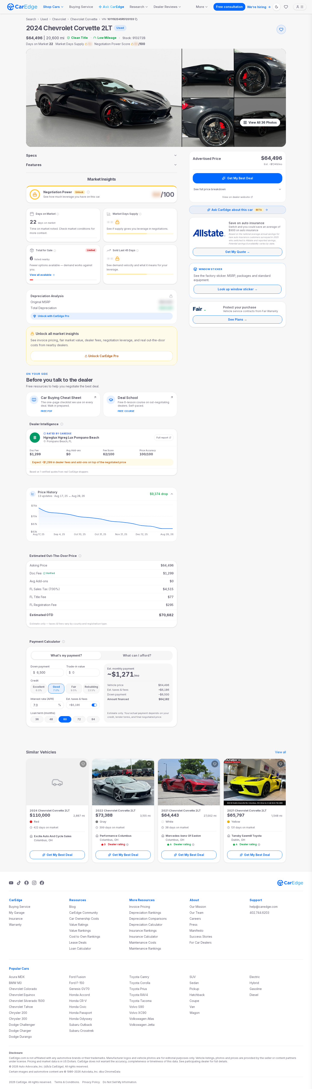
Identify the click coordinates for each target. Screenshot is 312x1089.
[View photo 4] (208, 122)
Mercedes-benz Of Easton (183, 835)
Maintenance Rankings (145, 948)
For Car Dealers (201, 942)
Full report (162, 437)
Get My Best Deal (240, 178)
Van (192, 1007)
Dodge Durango (20, 1036)
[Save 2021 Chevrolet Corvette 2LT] (214, 764)
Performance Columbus (115, 835)
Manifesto (196, 930)
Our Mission (198, 906)
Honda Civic (77, 1007)
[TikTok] (19, 883)
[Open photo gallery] (104, 98)
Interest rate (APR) (42, 699)
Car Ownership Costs (84, 918)
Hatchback (197, 995)
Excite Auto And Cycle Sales (52, 836)
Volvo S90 (136, 1007)
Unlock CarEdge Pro (103, 356)
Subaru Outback (80, 1024)
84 (93, 719)
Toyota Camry (139, 977)
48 (51, 719)
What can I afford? (137, 655)
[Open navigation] (299, 7)
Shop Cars (51, 7)
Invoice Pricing (139, 906)
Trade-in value (75, 666)
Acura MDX (17, 977)
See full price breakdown (210, 189)
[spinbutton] (47, 672)
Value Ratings (78, 924)
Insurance (16, 918)
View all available (41, 274)
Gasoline (256, 989)
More (200, 7)
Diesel (254, 995)
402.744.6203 (259, 912)
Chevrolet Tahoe (21, 1007)
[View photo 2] (208, 73)
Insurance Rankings (143, 930)
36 (37, 719)
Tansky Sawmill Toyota (246, 835)
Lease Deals (78, 942)
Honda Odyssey (80, 1018)
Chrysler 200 (18, 1013)
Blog (72, 906)
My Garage (17, 912)
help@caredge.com (264, 906)
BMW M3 (15, 983)
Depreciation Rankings (145, 912)
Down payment (40, 666)
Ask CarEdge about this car (237, 210)
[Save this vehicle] (281, 29)
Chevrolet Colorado (23, 989)
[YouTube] (11, 883)
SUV (193, 977)
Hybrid (254, 983)
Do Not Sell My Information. (120, 1082)
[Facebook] (42, 883)
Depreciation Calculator (145, 924)
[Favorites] (286, 7)
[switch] (94, 705)
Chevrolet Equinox (22, 995)
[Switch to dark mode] (276, 7)
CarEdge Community (83, 912)
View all (280, 752)
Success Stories (201, 936)
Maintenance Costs (142, 942)
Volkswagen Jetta (142, 1024)
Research (137, 7)
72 (79, 719)
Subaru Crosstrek (81, 1030)
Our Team (196, 912)
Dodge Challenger (22, 1024)
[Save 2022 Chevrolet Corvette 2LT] (149, 764)
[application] (102, 521)
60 (65, 719)
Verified (50, 573)
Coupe (194, 1001)
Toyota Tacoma (140, 1001)
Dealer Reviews (165, 7)
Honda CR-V (78, 1001)
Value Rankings (80, 930)
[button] (101, 194)
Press (193, 924)
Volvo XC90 (137, 1013)
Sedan (194, 983)
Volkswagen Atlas (141, 1018)
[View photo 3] (260, 73)
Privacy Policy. (91, 1082)
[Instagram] (34, 883)
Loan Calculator (80, 948)
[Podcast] (26, 883)
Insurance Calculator (143, 936)
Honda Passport (80, 1013)
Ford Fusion (77, 977)
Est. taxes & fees (76, 699)
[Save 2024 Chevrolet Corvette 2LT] (83, 764)
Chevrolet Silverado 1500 (27, 1001)
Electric (255, 977)
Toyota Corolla (139, 983)
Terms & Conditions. (67, 1082)
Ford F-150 (76, 983)
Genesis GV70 (79, 989)
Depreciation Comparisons (148, 918)
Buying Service (81, 7)
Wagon (195, 1013)
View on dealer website (236, 197)
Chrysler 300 (18, 1018)
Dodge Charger (20, 1030)
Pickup (194, 989)
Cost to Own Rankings (84, 936)
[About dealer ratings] (127, 844)
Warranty (15, 924)
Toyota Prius (138, 989)
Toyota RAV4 (138, 995)
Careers (195, 918)
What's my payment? (66, 655)
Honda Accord (79, 995)
